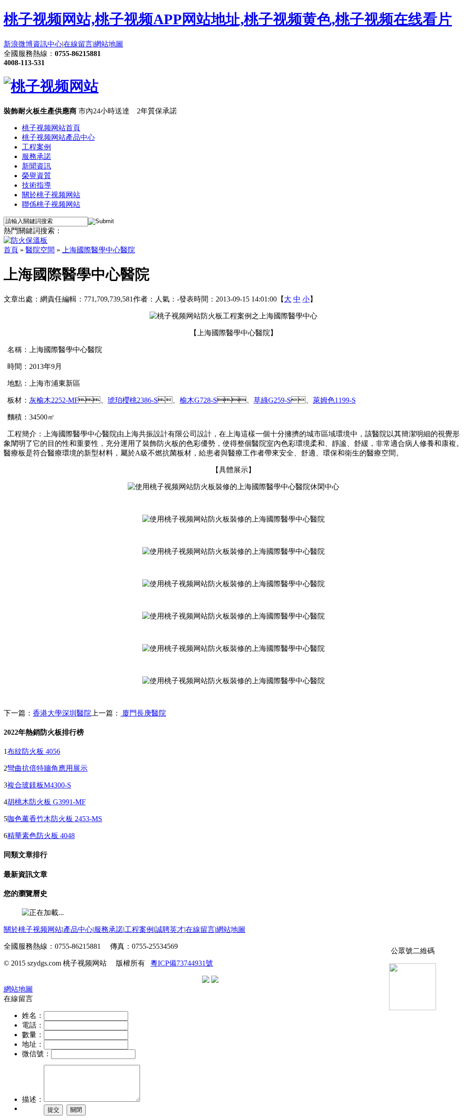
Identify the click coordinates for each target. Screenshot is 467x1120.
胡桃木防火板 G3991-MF (46, 802)
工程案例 (36, 147)
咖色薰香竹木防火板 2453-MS (54, 819)
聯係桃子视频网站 (51, 204)
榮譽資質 (36, 175)
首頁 (11, 250)
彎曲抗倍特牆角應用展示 (47, 768)
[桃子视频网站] (51, 86)
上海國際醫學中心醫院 (98, 250)
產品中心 (78, 929)
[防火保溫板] (25, 240)
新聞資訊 (36, 166)
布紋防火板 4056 (33, 751)
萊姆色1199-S (334, 400)
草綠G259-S (272, 400)
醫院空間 (40, 250)
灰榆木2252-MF (53, 400)
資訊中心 (47, 44)
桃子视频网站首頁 (51, 128)
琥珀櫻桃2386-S (133, 400)
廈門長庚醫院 (143, 713)
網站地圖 (108, 44)
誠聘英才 (169, 929)
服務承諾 (36, 156)
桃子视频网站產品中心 (58, 137)
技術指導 (36, 185)
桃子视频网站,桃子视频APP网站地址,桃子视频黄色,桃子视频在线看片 (228, 19)
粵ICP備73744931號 (181, 963)
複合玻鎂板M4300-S (39, 785)
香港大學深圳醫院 (62, 713)
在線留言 (78, 44)
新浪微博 (18, 44)
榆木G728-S (198, 400)
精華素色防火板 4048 (41, 835)
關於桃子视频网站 (51, 195)
